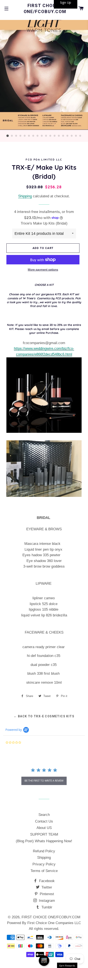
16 (72, 136)
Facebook (46, 881)
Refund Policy (44, 851)
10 (46, 136)
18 (80, 136)
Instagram (46, 901)
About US (44, 828)
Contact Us (44, 821)
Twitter (46, 887)
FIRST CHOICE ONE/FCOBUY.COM (44, 8)
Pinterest (46, 894)
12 (55, 136)
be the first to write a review (44, 780)
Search (44, 815)
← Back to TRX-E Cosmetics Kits (44, 716)
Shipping (25, 196)
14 (63, 136)
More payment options (43, 269)
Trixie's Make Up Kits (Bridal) (44, 223)
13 (59, 136)
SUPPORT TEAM (44, 834)
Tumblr (46, 907)
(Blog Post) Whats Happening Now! (44, 841)
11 (50, 136)
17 (76, 136)
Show (44, 960)
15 (67, 136)
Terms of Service (44, 871)
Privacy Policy (44, 864)
